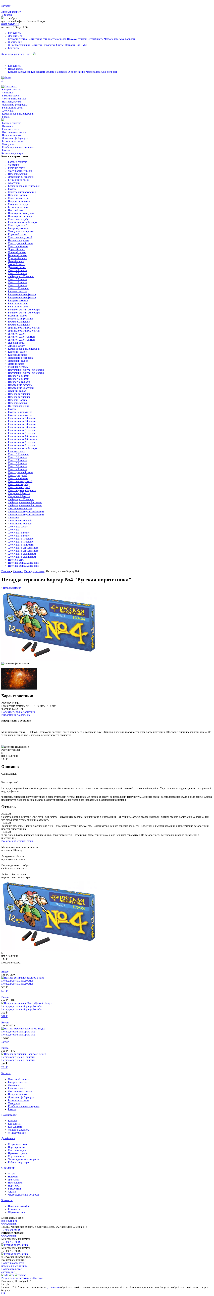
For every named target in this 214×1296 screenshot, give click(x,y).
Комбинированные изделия (17, 113)
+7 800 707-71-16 (11, 1241)
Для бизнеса (15, 35)
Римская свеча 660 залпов (22, 436)
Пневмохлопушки (18, 240)
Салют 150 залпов (18, 288)
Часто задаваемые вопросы (119, 39)
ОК (3, 1293)
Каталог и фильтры (12, 153)
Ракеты (6, 116)
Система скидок (57, 39)
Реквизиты (14, 1209)
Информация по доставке (15, 714)
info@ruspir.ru (9, 1220)
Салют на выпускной (20, 237)
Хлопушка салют (18, 526)
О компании (15, 42)
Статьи (60, 45)
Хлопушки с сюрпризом (22, 553)
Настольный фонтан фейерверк (26, 369)
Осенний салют (17, 252)
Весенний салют (17, 255)
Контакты (13, 48)
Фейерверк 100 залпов (21, 276)
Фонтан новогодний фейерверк (26, 511)
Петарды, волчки (12, 101)
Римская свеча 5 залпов (21, 430)
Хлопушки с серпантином (23, 547)
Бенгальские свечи (12, 107)
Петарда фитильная (19, 393)
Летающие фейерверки (15, 104)
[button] (107, 965)
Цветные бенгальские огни (23, 562)
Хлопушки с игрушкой (21, 538)
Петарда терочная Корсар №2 (18, 1031)
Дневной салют (17, 267)
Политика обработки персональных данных (14, 1264)
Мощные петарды (18, 204)
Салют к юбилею (18, 246)
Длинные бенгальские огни (24, 327)
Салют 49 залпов (17, 270)
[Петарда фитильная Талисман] (20, 1054)
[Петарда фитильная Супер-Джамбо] (23, 1003)
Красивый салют (17, 258)
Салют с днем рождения (22, 192)
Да (7, 1284)
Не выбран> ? (23, 1281)
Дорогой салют (16, 249)
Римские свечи (10, 95)
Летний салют (16, 261)
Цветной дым (16, 210)
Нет (3, 1284)
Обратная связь (16, 1212)
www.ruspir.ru (9, 1223)
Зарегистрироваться (12, 54)
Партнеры (36, 45)
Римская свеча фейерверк (22, 222)
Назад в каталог (11, 587)
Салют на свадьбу (18, 219)
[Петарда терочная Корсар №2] (19, 1028)
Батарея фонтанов (18, 228)
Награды (70, 45)
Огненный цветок (18, 1079)
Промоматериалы (77, 39)
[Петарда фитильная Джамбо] (19, 977)
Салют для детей (17, 225)
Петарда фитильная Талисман (18, 1057)
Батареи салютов (11, 89)
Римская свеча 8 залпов (21, 442)
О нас (11, 45)
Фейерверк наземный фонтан (25, 502)
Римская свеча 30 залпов (22, 424)
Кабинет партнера (18, 1162)
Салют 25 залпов (17, 279)
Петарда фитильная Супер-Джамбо (21, 1006)
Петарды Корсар (17, 195)
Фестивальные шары (14, 98)
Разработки (49, 45)
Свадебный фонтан (19, 493)
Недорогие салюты (19, 201)
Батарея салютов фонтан (22, 294)
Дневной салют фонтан (21, 336)
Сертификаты (95, 39)
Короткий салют (17, 234)
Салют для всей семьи (20, 243)
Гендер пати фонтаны (20, 318)
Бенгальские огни (18, 207)
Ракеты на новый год (20, 412)
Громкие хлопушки (19, 321)
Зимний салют (16, 264)
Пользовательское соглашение (11, 1270)
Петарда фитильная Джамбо (17, 980)
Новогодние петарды (20, 216)
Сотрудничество (17, 39)
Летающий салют (18, 360)
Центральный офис (19, 1206)
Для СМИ (81, 45)
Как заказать (38, 71)
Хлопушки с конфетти (21, 231)
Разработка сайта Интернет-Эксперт (22, 1278)
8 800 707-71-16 (10, 24)
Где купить (14, 32)
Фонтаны (7, 92)
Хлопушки (8, 110)
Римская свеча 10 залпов (22, 418)
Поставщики (22, 45)
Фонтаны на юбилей (20, 520)
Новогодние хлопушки (21, 213)
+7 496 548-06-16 (11, 1229)
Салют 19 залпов (17, 285)
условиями (53, 1287)
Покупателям (15, 68)
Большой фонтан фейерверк (24, 309)
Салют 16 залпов (17, 282)
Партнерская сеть (37, 39)
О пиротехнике (76, 71)
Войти (29, 54)
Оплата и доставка (56, 71)
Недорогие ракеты (18, 375)
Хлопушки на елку (19, 532)
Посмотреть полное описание (18, 711)
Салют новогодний (19, 198)
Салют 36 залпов (17, 273)
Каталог (12, 71)
